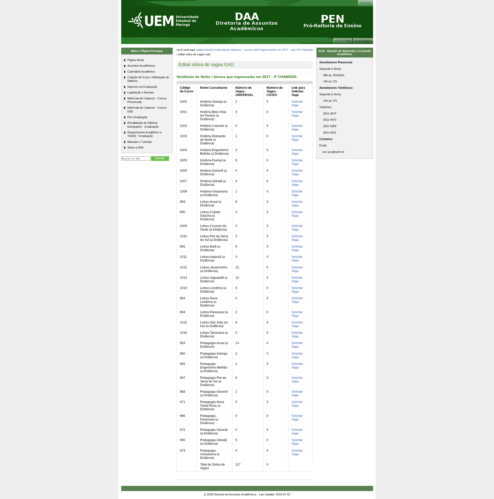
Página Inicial (204, 49)
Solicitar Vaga (297, 103)
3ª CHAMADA (305, 49)
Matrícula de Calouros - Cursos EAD (236, 49)
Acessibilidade (363, 40)
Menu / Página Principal (147, 50)
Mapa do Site (342, 40)
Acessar (365, 2)
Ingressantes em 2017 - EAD (277, 49)
